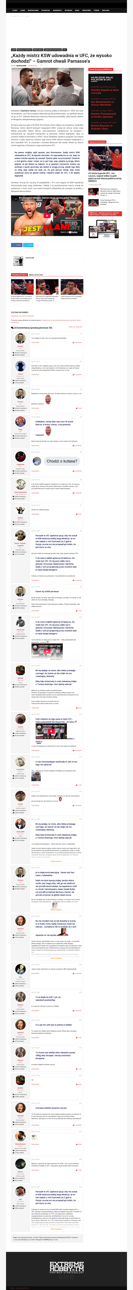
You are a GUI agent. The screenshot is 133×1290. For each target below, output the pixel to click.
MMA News (38, 49)
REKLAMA (105, 10)
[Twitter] (120, 1)
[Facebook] (113, 1)
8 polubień (78, 374)
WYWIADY (68, 10)
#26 (80, 1187)
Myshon (20, 1005)
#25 (80, 1159)
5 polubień (78, 342)
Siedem (20, 518)
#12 (80, 714)
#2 (81, 361)
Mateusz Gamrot (24, 49)
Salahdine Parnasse (52, 49)
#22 (80, 1075)
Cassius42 (20, 630)
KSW (22, 16)
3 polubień (78, 973)
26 (41, 65)
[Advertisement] (66, 32)
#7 (81, 505)
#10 (80, 617)
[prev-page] (12, 303)
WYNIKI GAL (45, 10)
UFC (64, 49)
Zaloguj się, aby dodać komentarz (22, 316)
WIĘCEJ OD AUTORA (36, 275)
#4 (81, 417)
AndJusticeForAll (20, 492)
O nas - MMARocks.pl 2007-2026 (20, 1288)
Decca (20, 374)
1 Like (79, 408)
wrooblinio (20, 769)
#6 (81, 480)
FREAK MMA (86, 10)
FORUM (96, 10)
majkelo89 (20, 464)
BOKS (77, 10)
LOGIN (22, 10)
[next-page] (15, 303)
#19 (80, 992)
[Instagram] (117, 1)
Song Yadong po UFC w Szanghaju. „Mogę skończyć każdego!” (109, 202)
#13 (80, 757)
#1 (81, 334)
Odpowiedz (35, 342)
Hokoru (20, 1172)
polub (79, 514)
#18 (80, 964)
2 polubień (78, 471)
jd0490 (20, 678)
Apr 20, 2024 (35, 1187)
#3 (81, 389)
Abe (20, 977)
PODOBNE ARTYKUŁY (19, 275)
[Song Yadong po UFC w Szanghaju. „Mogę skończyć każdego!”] (72, 287)
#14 (80, 791)
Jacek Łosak (21, 65)
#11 (81, 665)
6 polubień (78, 445)
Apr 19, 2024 (35, 757)
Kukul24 (20, 928)
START (14, 10)
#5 (81, 452)
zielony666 (20, 832)
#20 (80, 1020)
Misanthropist (20, 1144)
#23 (80, 1103)
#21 (80, 1048)
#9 (81, 587)
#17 (80, 916)
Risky (20, 429)
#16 (80, 867)
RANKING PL (57, 10)
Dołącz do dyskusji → (76, 327)
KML (20, 1199)
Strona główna (15, 16)
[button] (119, 10)
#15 (80, 819)
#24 (80, 1131)
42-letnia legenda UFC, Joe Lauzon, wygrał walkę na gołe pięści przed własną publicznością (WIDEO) (21, 298)
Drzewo (20, 346)
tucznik (20, 727)
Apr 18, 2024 (35, 334)
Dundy (20, 804)
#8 (81, 531)
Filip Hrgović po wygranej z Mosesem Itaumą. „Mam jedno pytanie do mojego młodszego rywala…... (47, 298)
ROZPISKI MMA (33, 10)
